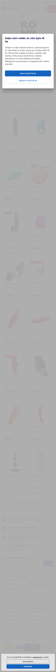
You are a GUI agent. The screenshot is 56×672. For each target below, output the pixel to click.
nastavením (37, 657)
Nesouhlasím (28, 661)
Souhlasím (28, 666)
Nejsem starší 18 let (28, 80)
